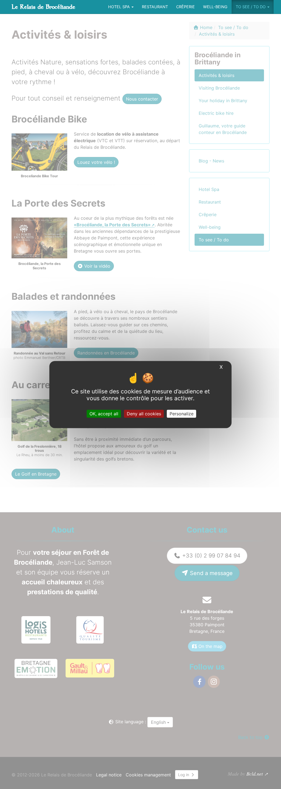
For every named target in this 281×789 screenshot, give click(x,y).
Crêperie (185, 6)
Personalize (181, 413)
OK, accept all (103, 413)
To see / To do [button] (251, 6)
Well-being (215, 6)
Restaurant (155, 6)
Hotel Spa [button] (119, 6)
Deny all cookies (144, 413)
